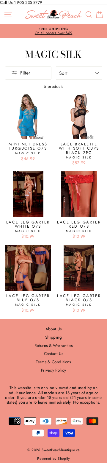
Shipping (53, 337)
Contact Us (53, 353)
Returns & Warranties (53, 345)
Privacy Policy (53, 370)
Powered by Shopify (53, 458)
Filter (25, 72)
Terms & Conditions (53, 362)
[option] (53, 31)
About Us (53, 329)
